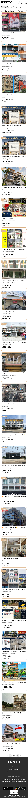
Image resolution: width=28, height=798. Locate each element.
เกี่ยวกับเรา (14, 767)
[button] (24, 22)
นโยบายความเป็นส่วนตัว (14, 769)
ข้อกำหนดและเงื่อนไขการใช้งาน (14, 772)
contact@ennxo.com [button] (14, 777)
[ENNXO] (6, 2)
